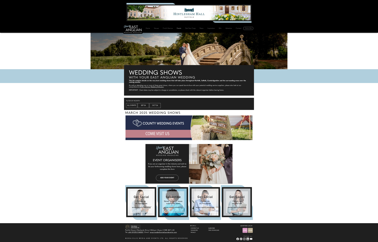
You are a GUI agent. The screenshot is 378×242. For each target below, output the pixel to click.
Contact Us (195, 228)
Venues (156, 28)
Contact (238, 28)
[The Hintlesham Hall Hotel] (189, 13)
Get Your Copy (190, 28)
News (201, 28)
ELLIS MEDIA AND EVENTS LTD (147, 238)
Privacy (193, 232)
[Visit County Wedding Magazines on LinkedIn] (247, 239)
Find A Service (168, 28)
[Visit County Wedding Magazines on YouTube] (251, 239)
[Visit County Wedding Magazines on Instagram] (244, 239)
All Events (131, 105)
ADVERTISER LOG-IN (246, 226)
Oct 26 (155, 105)
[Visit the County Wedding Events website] (245, 230)
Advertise (229, 28)
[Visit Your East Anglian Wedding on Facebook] (237, 239)
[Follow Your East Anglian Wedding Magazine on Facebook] (205, 202)
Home (148, 28)
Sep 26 (143, 105)
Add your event (167, 178)
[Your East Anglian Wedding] (133, 29)
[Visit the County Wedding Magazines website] (250, 230)
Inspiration (211, 28)
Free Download (213, 230)
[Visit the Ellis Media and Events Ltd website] (133, 227)
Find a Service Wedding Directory (152, 87)
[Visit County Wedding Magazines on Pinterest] (241, 239)
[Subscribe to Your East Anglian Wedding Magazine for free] (173, 202)
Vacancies (194, 230)
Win (220, 28)
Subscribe (248, 28)
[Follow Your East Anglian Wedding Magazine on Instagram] (141, 202)
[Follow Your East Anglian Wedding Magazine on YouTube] (237, 202)
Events (179, 28)
